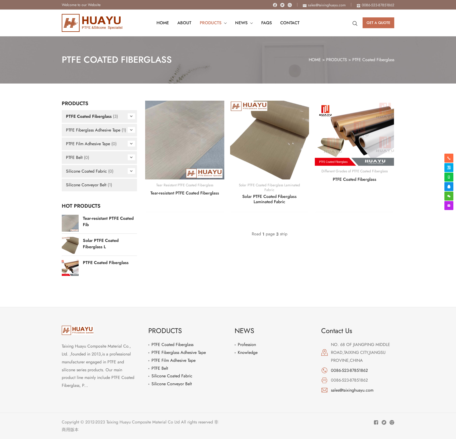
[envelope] (448, 205)
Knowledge (248, 352)
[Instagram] (290, 5)
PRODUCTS (336, 60)
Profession (247, 345)
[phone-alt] (448, 158)
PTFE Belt (74, 157)
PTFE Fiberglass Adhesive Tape (93, 130)
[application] (224, 23)
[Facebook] (275, 5)
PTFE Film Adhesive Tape (88, 144)
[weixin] (448, 196)
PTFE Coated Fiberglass (373, 60)
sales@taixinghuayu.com (352, 390)
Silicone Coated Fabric (86, 171)
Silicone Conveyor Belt (86, 185)
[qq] (448, 186)
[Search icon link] (355, 22)
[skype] (448, 167)
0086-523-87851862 (349, 370)
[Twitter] (282, 5)
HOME (315, 60)
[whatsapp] (448, 177)
